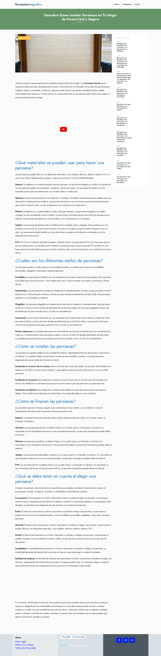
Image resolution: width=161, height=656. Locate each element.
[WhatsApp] (132, 640)
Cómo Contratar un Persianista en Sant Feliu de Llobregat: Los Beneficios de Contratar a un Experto (124, 78)
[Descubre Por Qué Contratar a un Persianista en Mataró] (140, 106)
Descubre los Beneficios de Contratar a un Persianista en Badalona (122, 47)
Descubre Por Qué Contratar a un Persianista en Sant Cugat (124, 165)
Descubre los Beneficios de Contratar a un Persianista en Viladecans (122, 121)
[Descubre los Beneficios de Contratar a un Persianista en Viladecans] (140, 121)
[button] (143, 4)
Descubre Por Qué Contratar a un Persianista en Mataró (123, 107)
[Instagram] (125, 640)
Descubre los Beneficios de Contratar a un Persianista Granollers (122, 93)
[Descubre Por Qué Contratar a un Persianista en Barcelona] (140, 179)
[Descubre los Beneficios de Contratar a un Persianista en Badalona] (140, 46)
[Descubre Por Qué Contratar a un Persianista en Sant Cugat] (140, 165)
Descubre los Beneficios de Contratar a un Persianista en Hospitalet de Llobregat (122, 62)
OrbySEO (64, 645)
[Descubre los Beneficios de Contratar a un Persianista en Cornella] (140, 151)
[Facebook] (119, 640)
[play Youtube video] (63, 129)
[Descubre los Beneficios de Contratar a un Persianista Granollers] (140, 92)
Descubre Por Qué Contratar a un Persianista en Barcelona (123, 179)
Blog (118, 41)
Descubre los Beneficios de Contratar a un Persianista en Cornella (122, 151)
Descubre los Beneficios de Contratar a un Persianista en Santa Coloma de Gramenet (124, 137)
